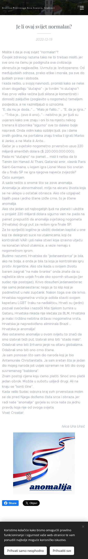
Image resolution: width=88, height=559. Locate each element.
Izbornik (82, 7)
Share (13, 503)
